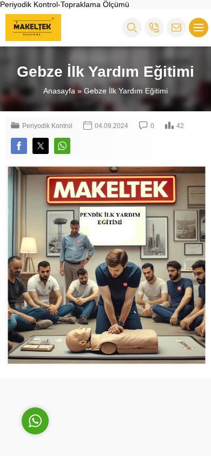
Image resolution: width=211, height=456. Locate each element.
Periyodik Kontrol (47, 126)
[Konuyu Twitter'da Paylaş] (40, 146)
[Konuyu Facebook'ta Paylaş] (19, 146)
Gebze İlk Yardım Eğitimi (126, 90)
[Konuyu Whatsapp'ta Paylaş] (62, 146)
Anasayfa (59, 90)
